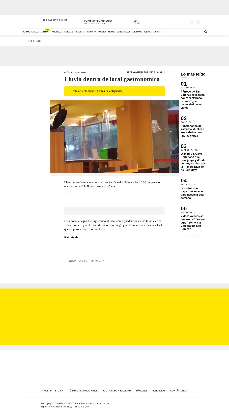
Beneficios (158, 391)
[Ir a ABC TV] (172, 31)
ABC (32, 21)
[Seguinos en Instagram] (185, 22)
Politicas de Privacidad (116, 391)
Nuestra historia (52, 391)
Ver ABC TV (101, 22)
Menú (205, 22)
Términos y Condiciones (82, 391)
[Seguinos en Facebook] (170, 22)
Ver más (194, 97)
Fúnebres (141, 391)
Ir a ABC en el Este (52, 23)
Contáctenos (178, 391)
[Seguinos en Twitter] (175, 22)
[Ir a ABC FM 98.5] (195, 31)
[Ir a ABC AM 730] (182, 31)
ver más (135, 22)
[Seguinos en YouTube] (180, 22)
